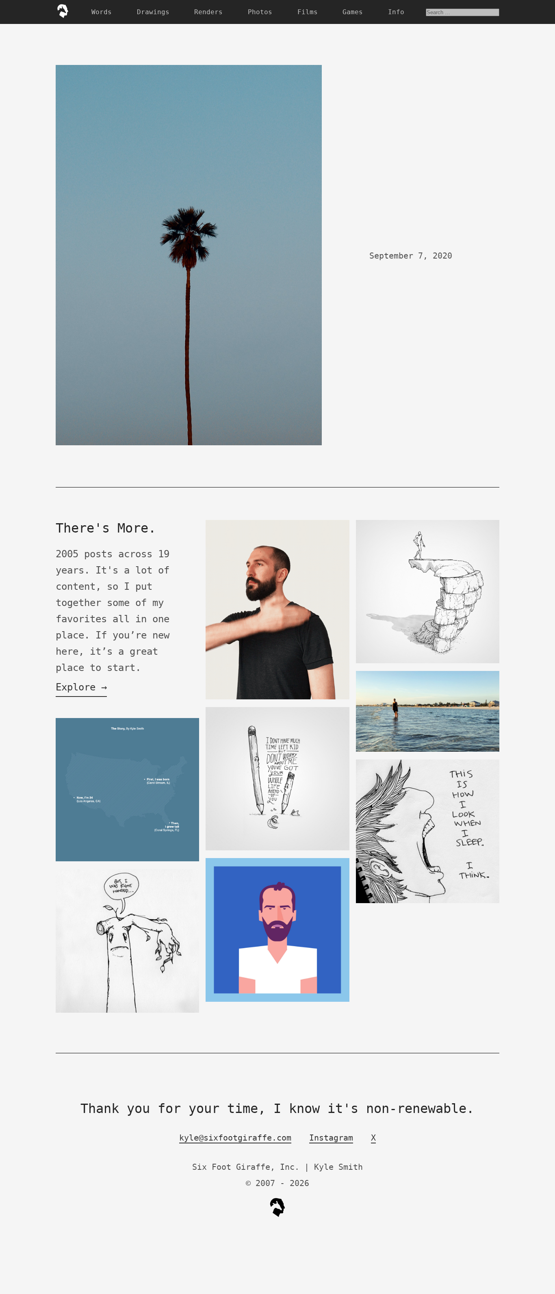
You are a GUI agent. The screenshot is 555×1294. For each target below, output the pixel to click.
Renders (208, 12)
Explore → (81, 687)
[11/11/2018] (428, 750)
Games (353, 12)
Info (396, 12)
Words (101, 12)
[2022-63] (428, 661)
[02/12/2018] (277, 1000)
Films (307, 12)
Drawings (153, 12)
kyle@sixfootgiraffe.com (235, 1138)
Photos (260, 12)
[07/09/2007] (127, 1011)
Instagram (331, 1138)
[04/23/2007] (428, 901)
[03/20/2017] (277, 697)
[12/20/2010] (127, 859)
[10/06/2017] (277, 848)
